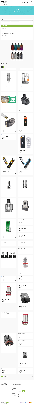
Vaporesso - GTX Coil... (6, 299)
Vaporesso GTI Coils (22, 327)
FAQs (13, 394)
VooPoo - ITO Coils (22, 370)
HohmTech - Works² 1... (23, 171)
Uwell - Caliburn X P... (22, 242)
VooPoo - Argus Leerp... (23, 334)
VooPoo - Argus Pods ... (22, 363)
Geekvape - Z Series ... (22, 150)
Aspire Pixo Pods (21, 86)
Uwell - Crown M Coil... (6, 263)
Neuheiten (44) (4, 35)
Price (2, 19)
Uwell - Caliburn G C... (22, 228)
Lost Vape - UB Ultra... (22, 192)
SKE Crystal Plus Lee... (5, 235)
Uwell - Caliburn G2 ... (22, 235)
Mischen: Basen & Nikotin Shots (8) (8, 33)
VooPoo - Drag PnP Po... (6, 370)
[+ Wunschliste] (15, 110)
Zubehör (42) (4, 38)
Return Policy (14, 395)
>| (7, 376)
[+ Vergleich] (2, 74)
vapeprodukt (7, 402)
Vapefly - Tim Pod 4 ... (22, 278)
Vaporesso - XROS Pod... (6, 313)
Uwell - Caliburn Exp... (22, 221)
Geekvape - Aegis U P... (6, 129)
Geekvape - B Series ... (22, 129)
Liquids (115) (4, 31)
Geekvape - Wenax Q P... (6, 136)
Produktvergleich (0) (4, 65)
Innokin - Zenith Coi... (5, 192)
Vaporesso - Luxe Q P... (22, 285)
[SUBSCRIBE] (23, 391)
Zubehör (18, 11)
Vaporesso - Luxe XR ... (22, 306)
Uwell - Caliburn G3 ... (5, 242)
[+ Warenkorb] (2, 72)
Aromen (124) (4, 28)
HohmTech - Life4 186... (6, 171)
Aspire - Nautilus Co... (5, 86)
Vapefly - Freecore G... (6, 278)
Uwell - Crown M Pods (22, 249)
